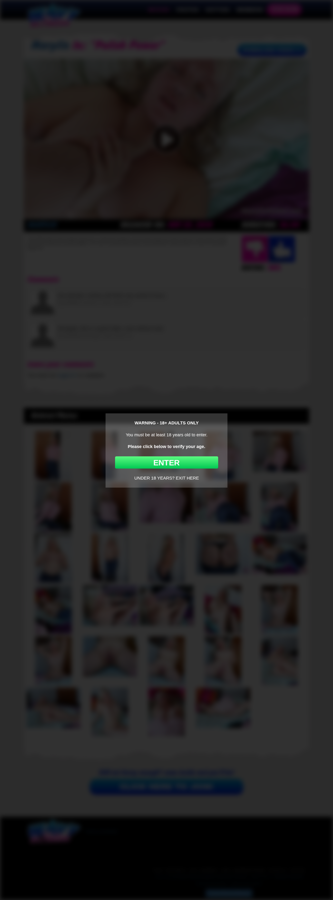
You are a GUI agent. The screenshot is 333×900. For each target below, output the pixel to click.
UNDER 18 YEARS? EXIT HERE (166, 478)
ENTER (166, 462)
